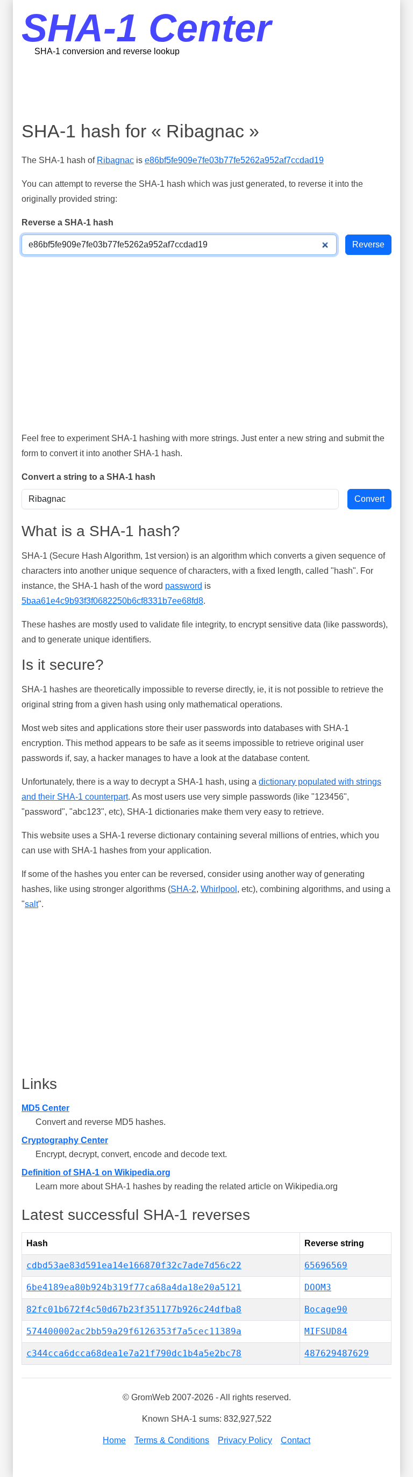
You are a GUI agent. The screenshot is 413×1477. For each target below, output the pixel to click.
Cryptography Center (65, 1140)
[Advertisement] (217, 88)
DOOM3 (317, 1287)
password (183, 585)
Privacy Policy (245, 1440)
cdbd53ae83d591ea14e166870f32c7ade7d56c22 (133, 1265)
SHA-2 (183, 889)
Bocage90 (325, 1309)
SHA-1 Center (146, 27)
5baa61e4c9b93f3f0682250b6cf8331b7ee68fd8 (112, 600)
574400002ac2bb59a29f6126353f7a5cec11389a (133, 1331)
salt (31, 904)
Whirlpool (219, 889)
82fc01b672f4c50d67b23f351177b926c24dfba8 (133, 1309)
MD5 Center (45, 1108)
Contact (295, 1440)
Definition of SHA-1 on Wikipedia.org (96, 1172)
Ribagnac (115, 160)
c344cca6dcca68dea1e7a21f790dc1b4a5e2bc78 (133, 1353)
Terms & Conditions (171, 1440)
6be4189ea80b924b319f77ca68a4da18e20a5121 (133, 1287)
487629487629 (336, 1353)
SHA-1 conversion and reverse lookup (107, 51)
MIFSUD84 (325, 1331)
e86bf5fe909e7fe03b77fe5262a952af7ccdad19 (234, 160)
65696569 (325, 1265)
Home (114, 1440)
